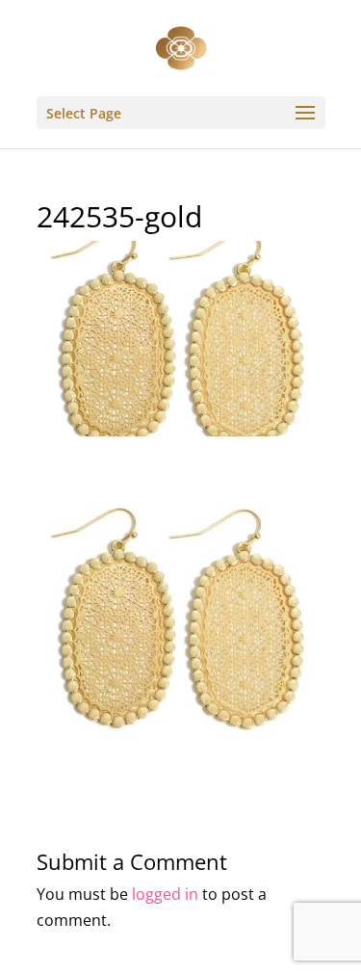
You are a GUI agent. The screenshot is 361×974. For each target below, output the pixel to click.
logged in (165, 894)
